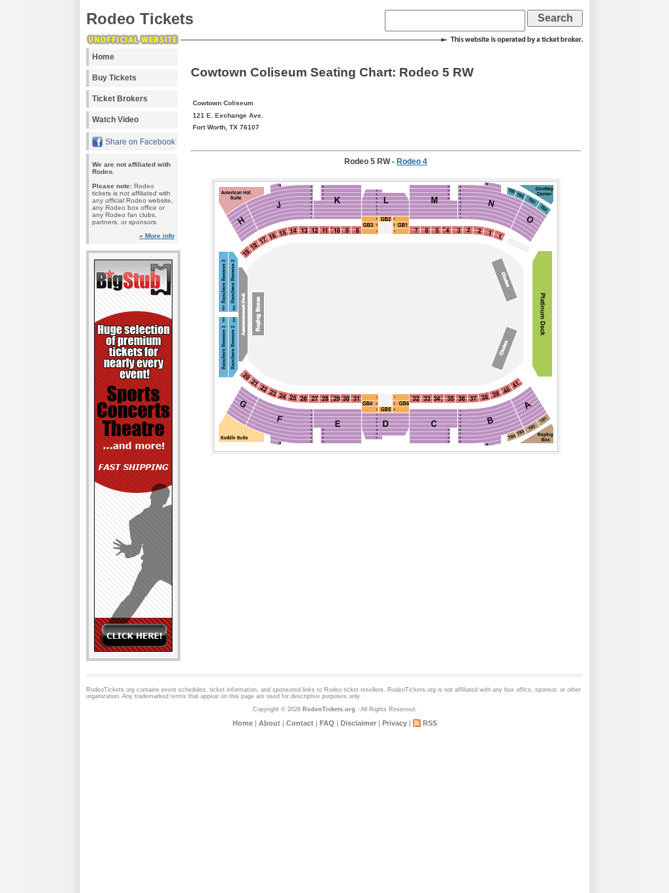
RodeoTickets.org (328, 709)
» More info (156, 235)
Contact (300, 723)
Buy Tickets (114, 77)
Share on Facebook (140, 141)
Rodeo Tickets (139, 18)
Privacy (394, 723)
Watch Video (115, 119)
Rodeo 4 (412, 161)
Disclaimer (358, 723)
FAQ (326, 723)
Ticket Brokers (120, 98)
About (269, 723)
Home (103, 56)
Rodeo (333, 689)
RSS (430, 723)
